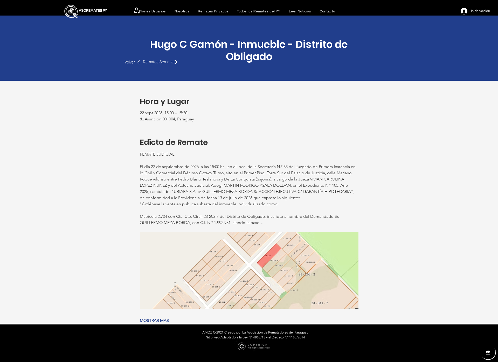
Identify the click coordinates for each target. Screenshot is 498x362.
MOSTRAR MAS (154, 320)
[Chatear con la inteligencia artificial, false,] (488, 352)
